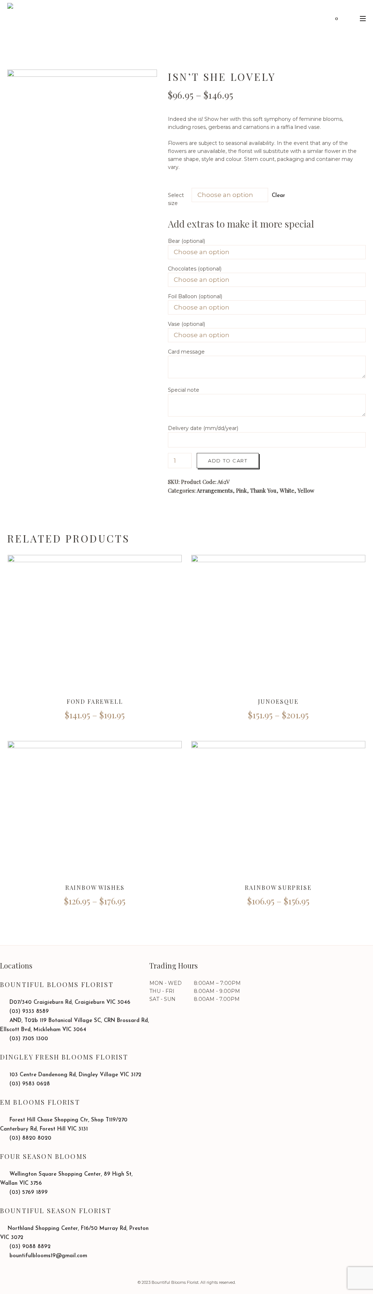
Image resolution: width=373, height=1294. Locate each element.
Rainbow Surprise (278, 887)
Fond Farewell (95, 701)
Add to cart (227, 460)
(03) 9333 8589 (28, 1011)
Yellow (306, 490)
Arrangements (215, 490)
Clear (278, 195)
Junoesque (278, 701)
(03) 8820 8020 (29, 1138)
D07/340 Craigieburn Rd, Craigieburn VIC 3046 (69, 1002)
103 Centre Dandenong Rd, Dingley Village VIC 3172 (74, 1075)
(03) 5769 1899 (28, 1192)
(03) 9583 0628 (29, 1084)
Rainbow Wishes (95, 887)
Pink (241, 490)
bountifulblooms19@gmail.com (47, 1256)
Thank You (263, 490)
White (287, 490)
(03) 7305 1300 (28, 1039)
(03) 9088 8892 (29, 1247)
